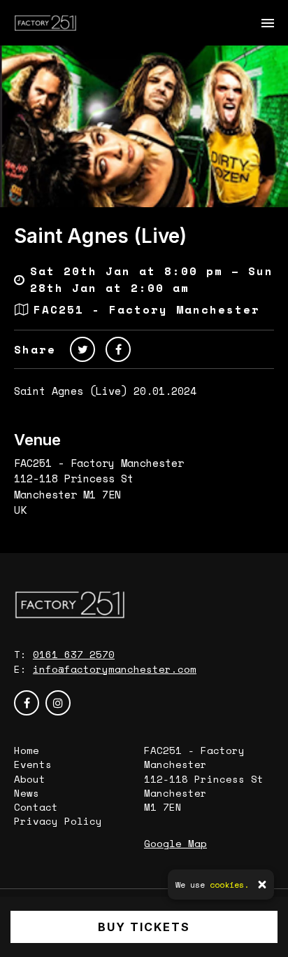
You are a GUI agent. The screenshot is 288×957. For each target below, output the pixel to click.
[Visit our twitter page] (82, 349)
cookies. (229, 884)
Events (33, 764)
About (29, 778)
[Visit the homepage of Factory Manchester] (45, 23)
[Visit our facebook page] (118, 349)
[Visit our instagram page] (58, 703)
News (26, 792)
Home (26, 750)
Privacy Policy (58, 820)
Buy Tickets (144, 927)
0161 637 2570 (74, 654)
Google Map (175, 843)
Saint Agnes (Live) (100, 236)
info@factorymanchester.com (114, 669)
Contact (36, 806)
